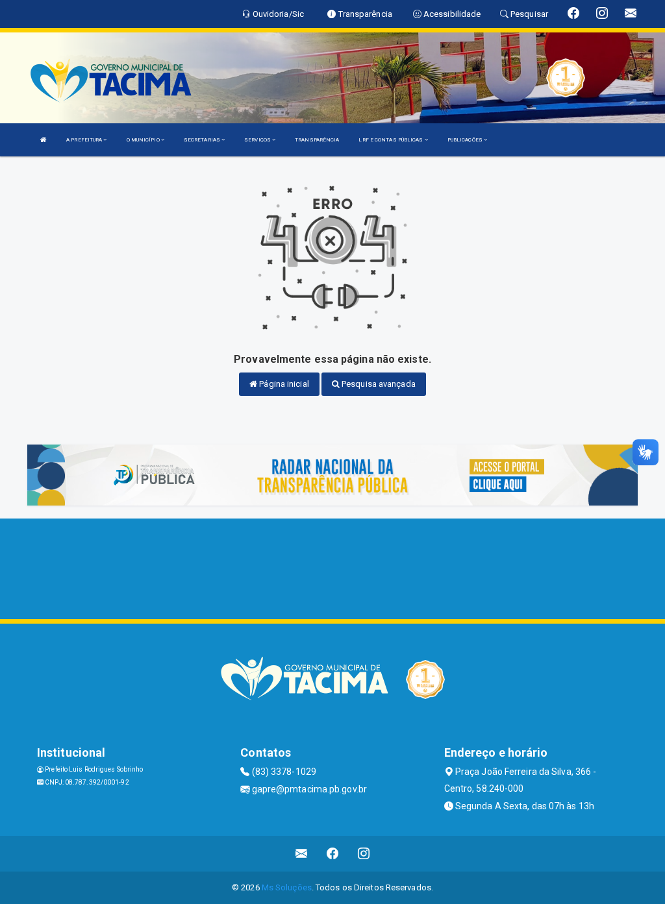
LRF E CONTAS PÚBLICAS (391, 140)
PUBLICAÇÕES (465, 140)
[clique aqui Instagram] (364, 853)
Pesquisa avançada (378, 384)
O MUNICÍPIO (144, 140)
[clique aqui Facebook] (332, 853)
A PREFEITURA (84, 140)
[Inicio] (43, 139)
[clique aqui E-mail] (301, 853)
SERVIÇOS (258, 140)
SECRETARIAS (202, 140)
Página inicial (283, 384)
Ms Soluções (287, 887)
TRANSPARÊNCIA (317, 140)
